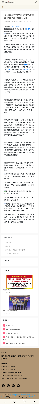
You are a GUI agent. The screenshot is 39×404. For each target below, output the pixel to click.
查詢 (2, 356)
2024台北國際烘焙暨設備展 (14, 343)
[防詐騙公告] (19, 282)
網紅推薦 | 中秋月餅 (12, 253)
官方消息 (8, 242)
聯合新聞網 (15, 26)
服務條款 (4, 359)
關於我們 (7, 356)
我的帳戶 (14, 356)
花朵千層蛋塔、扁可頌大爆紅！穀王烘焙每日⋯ (19, 338)
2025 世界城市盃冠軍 (12, 329)
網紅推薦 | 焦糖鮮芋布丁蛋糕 (15, 250)
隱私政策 (31, 356)
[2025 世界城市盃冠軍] (19, 302)
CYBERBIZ (30, 397)
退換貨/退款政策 (22, 356)
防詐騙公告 (9, 325)
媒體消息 (8, 246)
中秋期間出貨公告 (11, 333)
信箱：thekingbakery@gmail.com (12, 375)
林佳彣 (28, 29)
